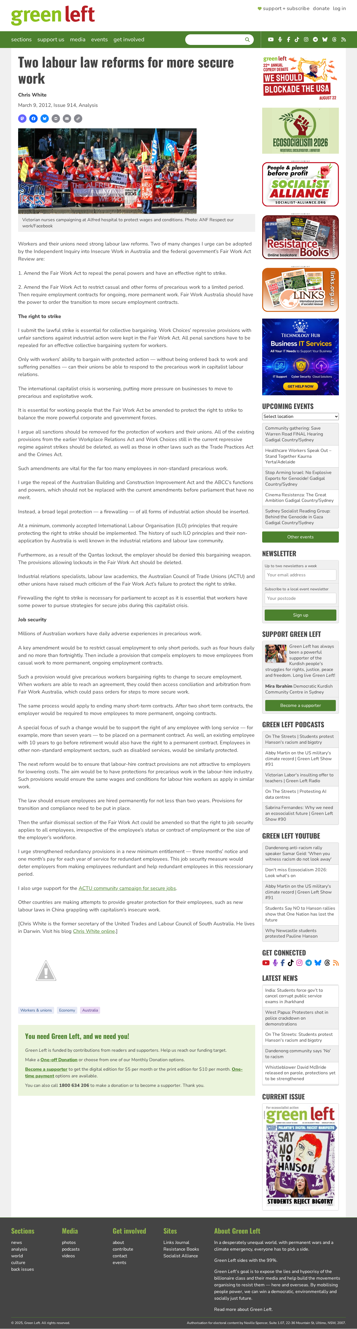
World (17, 1256)
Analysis (88, 105)
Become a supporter (46, 1069)
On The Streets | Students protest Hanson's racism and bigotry (299, 739)
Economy (67, 1010)
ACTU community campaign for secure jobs (127, 888)
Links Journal (176, 1242)
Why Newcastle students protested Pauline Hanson (291, 934)
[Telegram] (308, 962)
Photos (69, 1242)
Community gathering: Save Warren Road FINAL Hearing (294, 431)
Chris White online (94, 931)
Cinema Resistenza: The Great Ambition (295, 498)
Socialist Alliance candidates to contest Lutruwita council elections (300, 1070)
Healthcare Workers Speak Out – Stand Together (298, 453)
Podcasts (71, 1249)
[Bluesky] (44, 118)
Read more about (243, 1309)
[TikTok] (291, 962)
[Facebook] (33, 118)
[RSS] (336, 962)
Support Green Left (291, 634)
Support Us (50, 39)
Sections (21, 39)
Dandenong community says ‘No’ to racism (298, 1031)
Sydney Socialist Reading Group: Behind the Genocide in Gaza (298, 514)
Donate (321, 9)
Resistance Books (181, 1249)
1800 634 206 (74, 1085)
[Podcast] (275, 962)
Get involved (129, 39)
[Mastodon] (22, 118)
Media (78, 39)
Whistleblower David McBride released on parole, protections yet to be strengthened (300, 1051)
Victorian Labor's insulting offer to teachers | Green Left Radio (299, 778)
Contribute (123, 1249)
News (16, 1242)
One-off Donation (59, 1060)
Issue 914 (65, 105)
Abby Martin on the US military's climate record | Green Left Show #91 (298, 759)
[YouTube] (266, 962)
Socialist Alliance (180, 1256)
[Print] (56, 118)
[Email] (67, 118)
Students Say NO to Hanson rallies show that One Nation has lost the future (300, 914)
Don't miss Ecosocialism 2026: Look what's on (296, 873)
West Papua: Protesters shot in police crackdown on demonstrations (296, 996)
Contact (120, 1256)
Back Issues (22, 1269)
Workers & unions (36, 1010)
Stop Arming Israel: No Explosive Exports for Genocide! (298, 475)
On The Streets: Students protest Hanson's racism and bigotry (299, 1015)
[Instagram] (299, 962)
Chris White (32, 95)
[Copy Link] (78, 118)
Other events (300, 537)
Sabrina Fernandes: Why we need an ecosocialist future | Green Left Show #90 (299, 813)
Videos (68, 1256)
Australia (90, 1010)
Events (99, 39)
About (118, 1242)
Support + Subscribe (286, 9)
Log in (339, 9)
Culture (18, 1263)
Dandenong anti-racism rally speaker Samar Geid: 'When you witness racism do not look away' (298, 854)
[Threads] (327, 962)
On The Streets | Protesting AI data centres (295, 794)
